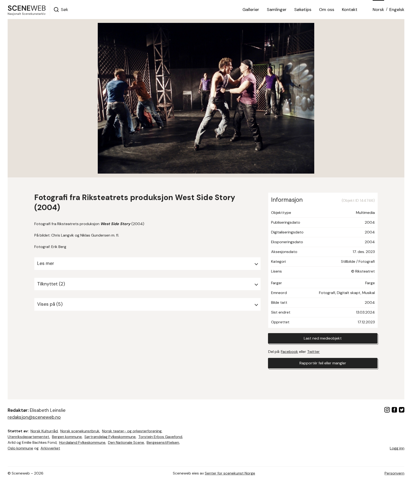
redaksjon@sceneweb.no (34, 417)
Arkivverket (50, 448)
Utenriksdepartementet (28, 436)
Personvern (394, 473)
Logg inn (397, 448)
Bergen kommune (67, 436)
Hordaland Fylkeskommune (82, 442)
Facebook (289, 351)
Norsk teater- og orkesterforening (132, 431)
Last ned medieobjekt (323, 338)
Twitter (313, 351)
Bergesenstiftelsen (163, 442)
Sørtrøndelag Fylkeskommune (110, 436)
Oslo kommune (20, 448)
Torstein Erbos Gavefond (160, 436)
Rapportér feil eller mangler (322, 363)
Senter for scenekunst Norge (230, 473)
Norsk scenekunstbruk (79, 431)
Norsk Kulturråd (44, 431)
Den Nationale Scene (126, 442)
